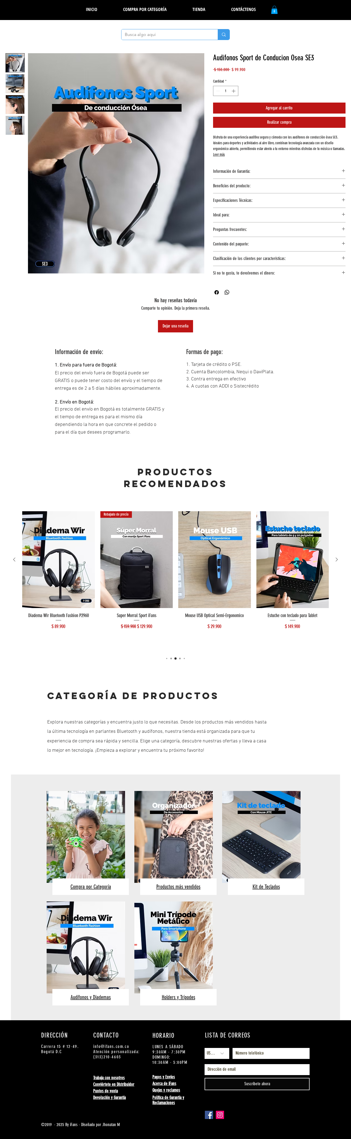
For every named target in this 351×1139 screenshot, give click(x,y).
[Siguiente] (336, 559)
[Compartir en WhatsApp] (227, 292)
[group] (175, 581)
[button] (199, 9)
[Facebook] (209, 1115)
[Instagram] (220, 1115)
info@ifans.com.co (111, 1046)
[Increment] (234, 91)
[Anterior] (14, 559)
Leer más (219, 154)
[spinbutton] (226, 91)
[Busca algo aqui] (224, 34)
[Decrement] (217, 91)
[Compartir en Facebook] (216, 292)
